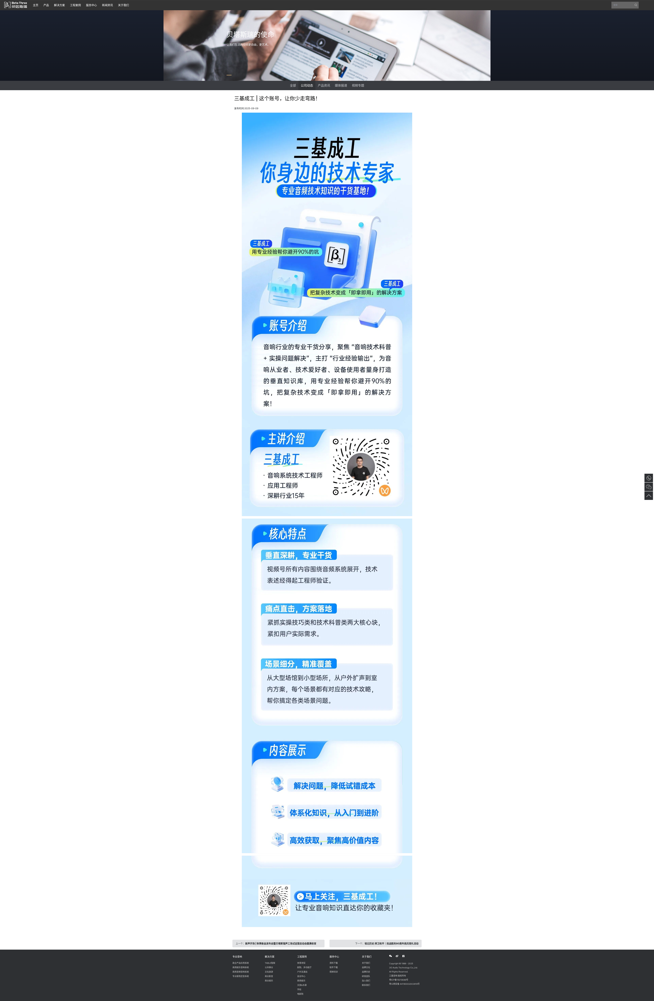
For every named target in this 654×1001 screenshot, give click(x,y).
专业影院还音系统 (240, 976)
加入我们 (366, 980)
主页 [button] (35, 5)
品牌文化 (366, 967)
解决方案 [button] (59, 5)
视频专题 (358, 85)
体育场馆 (301, 963)
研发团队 (366, 976)
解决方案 (269, 956)
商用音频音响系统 (240, 972)
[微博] (399, 956)
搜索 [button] (626, 6)
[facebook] (405, 956)
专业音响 (237, 956)
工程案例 (302, 956)
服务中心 (334, 956)
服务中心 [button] (91, 5)
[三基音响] (15, 4)
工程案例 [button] (75, 5)
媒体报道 (341, 85)
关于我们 (366, 956)
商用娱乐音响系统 (240, 967)
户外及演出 (302, 972)
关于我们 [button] (123, 5)
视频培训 (334, 972)
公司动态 (307, 85)
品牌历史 (366, 972)
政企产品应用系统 (240, 963)
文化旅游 (269, 972)
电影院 (300, 994)
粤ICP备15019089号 (398, 980)
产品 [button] (46, 5)
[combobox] (625, 5)
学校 (299, 989)
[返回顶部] (648, 495)
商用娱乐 (301, 980)
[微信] (392, 956)
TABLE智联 (270, 963)
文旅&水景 (302, 985)
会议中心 (301, 976)
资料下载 (334, 963)
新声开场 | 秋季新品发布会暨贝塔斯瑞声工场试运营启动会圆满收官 (280, 943)
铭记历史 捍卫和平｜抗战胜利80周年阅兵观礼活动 (391, 943)
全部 (293, 85)
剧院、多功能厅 (304, 967)
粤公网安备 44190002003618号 (404, 984)
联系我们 (366, 985)
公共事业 (269, 967)
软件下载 (334, 967)
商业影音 (269, 976)
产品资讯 (324, 85)
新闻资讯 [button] (107, 5)
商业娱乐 (269, 980)
